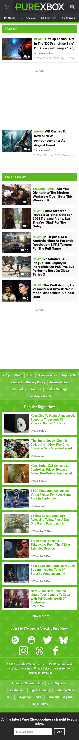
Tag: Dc (11, 29)
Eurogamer (24, 697)
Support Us (69, 375)
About (18, 375)
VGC (39, 697)
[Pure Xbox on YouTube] (31, 640)
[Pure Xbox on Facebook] (56, 651)
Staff (30, 375)
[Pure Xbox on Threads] (39, 651)
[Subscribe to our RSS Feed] (15, 640)
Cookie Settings (56, 389)
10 (26, 250)
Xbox (72, 58)
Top (7, 375)
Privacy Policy (35, 382)
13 (26, 274)
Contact (16, 382)
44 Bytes (26, 668)
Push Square (56, 683)
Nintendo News (64, 690)
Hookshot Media (25, 664)
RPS (45, 704)
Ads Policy (19, 389)
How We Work (47, 375)
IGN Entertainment (60, 664)
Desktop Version (39, 396)
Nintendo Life (34, 683)
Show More (38, 616)
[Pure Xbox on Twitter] (47, 640)
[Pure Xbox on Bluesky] (64, 640)
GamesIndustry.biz (59, 697)
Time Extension (14, 690)
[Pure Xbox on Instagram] (23, 651)
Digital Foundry (40, 690)
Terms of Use (58, 382)
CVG (35, 704)
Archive (36, 389)
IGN (9, 697)
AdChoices (44, 668)
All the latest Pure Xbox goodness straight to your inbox (39, 721)
